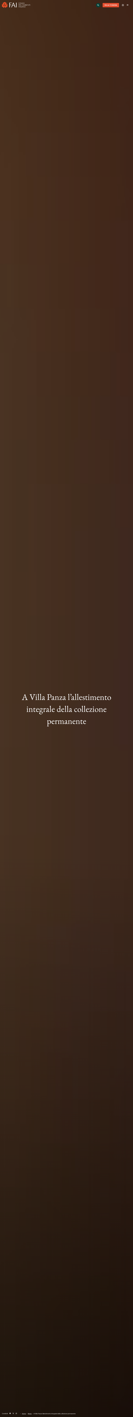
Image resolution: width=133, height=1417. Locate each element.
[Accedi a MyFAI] (122, 5)
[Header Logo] (16, 5)
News (30, 1413)
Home (24, 1413)
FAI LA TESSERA (111, 5)
